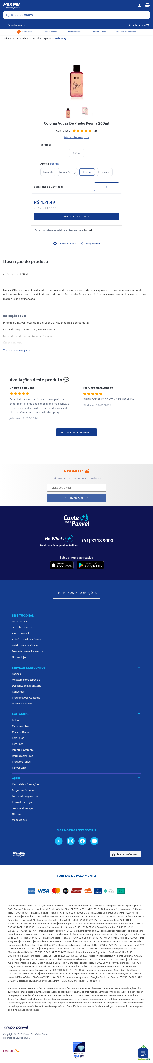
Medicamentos (20, 726)
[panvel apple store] (61, 565)
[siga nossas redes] (59, 841)
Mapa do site (19, 820)
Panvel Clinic (19, 767)
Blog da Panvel (20, 633)
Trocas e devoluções (23, 808)
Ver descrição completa (16, 350)
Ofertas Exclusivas (74, 31)
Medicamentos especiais (26, 679)
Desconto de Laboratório (126, 31)
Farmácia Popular (22, 703)
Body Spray (60, 38)
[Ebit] (79, 1050)
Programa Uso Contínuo (26, 697)
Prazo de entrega (22, 802)
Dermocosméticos (22, 756)
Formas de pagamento (25, 796)
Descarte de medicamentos (27, 651)
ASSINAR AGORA (77, 498)
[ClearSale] (11, 1050)
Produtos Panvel (21, 761)
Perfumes (17, 744)
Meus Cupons (27, 31)
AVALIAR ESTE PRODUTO (76, 432)
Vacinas (16, 673)
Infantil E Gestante (23, 750)
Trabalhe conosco (22, 627)
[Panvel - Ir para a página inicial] (69, 5)
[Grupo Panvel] (15, 1026)
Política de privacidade (25, 645)
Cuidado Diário (20, 732)
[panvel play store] (90, 565)
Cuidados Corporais (42, 38)
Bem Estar (18, 738)
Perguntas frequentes (24, 790)
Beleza (25, 38)
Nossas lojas (19, 657)
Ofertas (16, 814)
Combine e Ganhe (99, 31)
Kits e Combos (51, 31)
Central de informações (25, 784)
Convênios (18, 691)
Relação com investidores (27, 639)
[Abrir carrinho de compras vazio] (147, 5)
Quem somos (19, 621)
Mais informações (76, 137)
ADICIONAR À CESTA (76, 216)
